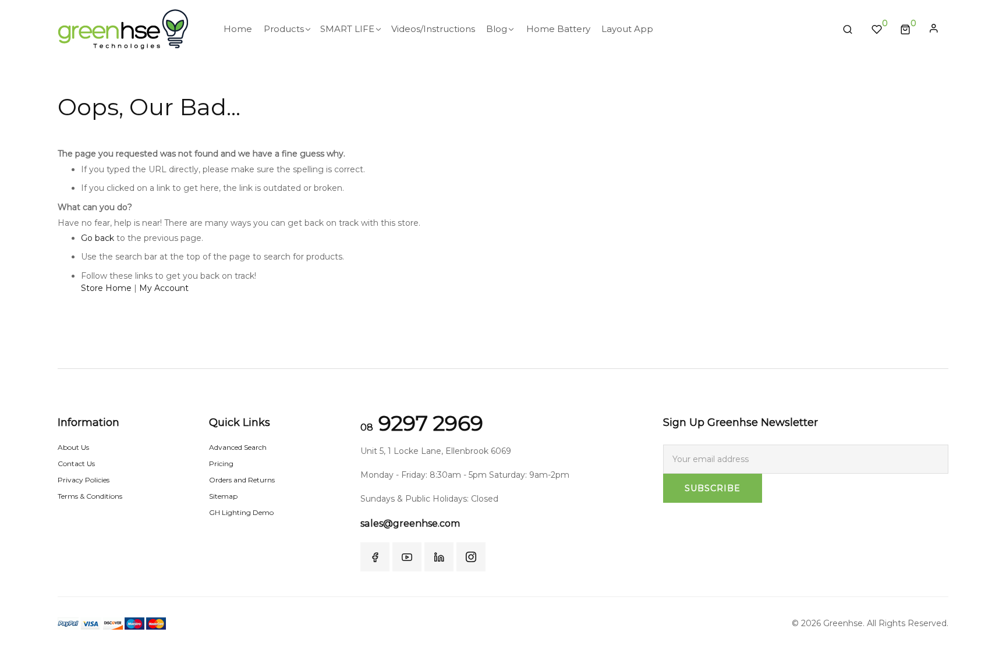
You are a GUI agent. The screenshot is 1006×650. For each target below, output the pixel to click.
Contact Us (76, 463)
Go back (97, 238)
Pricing (221, 463)
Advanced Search (238, 447)
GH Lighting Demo (241, 512)
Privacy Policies (83, 479)
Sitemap (223, 496)
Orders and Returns (242, 479)
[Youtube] (406, 556)
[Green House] (123, 29)
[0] (905, 29)
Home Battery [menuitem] (558, 28)
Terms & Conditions (90, 496)
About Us (73, 447)
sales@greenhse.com (410, 523)
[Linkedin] (439, 556)
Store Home (106, 288)
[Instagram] (471, 556)
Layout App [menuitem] (627, 28)
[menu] (524, 29)
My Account (164, 288)
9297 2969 (421, 423)
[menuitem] (237, 29)
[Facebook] (374, 556)
